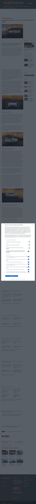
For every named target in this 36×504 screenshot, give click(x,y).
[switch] (29, 242)
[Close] (33, 225)
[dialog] (18, 252)
